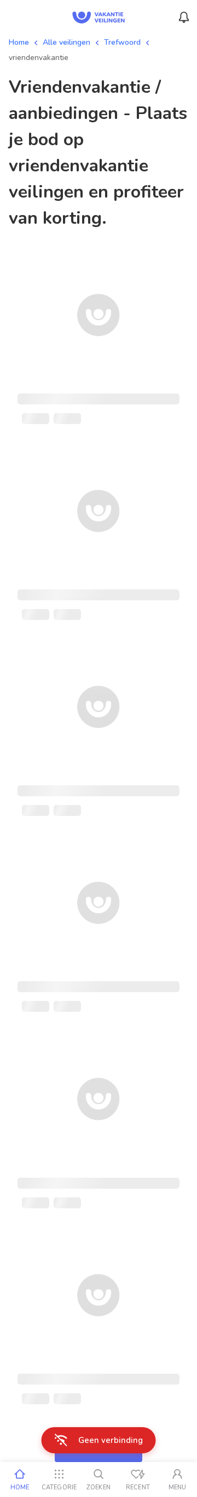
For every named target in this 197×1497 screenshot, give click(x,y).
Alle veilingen (66, 42)
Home (19, 42)
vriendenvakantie (38, 57)
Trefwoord (122, 42)
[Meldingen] (184, 17)
